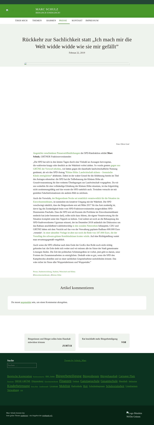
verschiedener (50, 153)
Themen (37, 20)
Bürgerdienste (91, 376)
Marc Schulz (47, 9)
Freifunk (76, 381)
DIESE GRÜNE (22, 381)
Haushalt (123, 381)
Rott (85, 386)
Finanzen (65, 381)
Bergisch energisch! (48, 12)
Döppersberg (37, 381)
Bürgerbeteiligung (69, 376)
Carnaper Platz (127, 376)
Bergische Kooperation (19, 376)
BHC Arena (50, 376)
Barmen (51, 20)
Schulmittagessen (97, 386)
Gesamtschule (109, 381)
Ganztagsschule (89, 381)
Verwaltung (13, 390)
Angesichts (38, 153)
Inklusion (133, 381)
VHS (21, 390)
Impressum (92, 20)
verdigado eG (47, 416)
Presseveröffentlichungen (68, 153)
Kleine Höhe (56, 275)
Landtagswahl (43, 386)
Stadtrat (55, 272)
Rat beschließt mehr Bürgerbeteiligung (104, 341)
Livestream (54, 386)
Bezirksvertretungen (38, 376)
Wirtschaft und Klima (67, 272)
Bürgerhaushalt (108, 376)
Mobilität (64, 386)
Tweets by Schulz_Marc (75, 360)
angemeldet (26, 302)
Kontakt (77, 20)
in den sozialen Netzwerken (85, 226)
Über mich (21, 20)
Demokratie (10, 381)
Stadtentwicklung (45, 272)
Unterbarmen (131, 386)
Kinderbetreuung (18, 386)
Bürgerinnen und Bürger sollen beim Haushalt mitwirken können (50, 342)
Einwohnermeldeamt (42, 275)
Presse (63, 20)
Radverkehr (76, 386)
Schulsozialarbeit (115, 386)
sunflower (24, 416)
